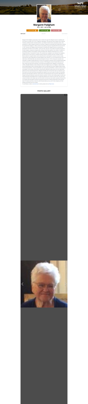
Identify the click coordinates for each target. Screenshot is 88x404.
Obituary (23, 33)
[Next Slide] (65, 284)
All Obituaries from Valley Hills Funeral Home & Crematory (80, 9)
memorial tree (35, 83)
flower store (51, 83)
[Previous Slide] (22, 284)
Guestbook (64, 33)
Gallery (44, 33)
